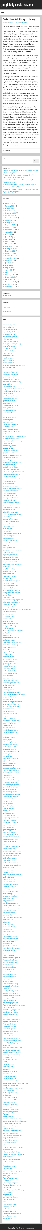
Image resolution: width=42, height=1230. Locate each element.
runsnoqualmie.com (9, 1026)
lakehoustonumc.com (10, 974)
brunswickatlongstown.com (11, 794)
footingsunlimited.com (10, 1024)
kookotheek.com (8, 427)
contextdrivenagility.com (11, 773)
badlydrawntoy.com (9, 972)
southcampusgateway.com (11, 431)
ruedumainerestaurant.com (11, 751)
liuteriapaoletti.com (9, 848)
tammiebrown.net (8, 808)
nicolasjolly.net (7, 739)
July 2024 (8, 234)
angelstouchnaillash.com (11, 569)
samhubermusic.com (9, 1216)
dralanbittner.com (8, 538)
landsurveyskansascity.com (11, 1019)
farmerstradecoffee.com (10, 960)
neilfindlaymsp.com (9, 889)
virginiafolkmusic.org (9, 611)
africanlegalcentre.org (10, 744)
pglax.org (6, 844)
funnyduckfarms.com (9, 1166)
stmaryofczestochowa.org (11, 780)
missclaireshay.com (9, 325)
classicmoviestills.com (10, 673)
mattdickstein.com (9, 969)
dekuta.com (6, 1069)
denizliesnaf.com (8, 915)
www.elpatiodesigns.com (11, 1109)
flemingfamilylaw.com (10, 1178)
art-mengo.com (8, 803)
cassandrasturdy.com (9, 668)
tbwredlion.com (8, 1128)
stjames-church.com (9, 761)
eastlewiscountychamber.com (12, 702)
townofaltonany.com (9, 841)
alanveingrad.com (8, 827)
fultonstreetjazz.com (9, 446)
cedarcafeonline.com (9, 346)
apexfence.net (7, 1218)
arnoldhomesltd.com (9, 500)
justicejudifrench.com (10, 782)
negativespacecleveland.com (12, 846)
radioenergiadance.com (10, 424)
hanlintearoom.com (9, 1164)
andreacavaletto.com (9, 640)
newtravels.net (7, 370)
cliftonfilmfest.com (9, 505)
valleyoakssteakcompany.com (12, 908)
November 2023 (10, 253)
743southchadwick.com (10, 491)
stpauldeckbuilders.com (10, 1022)
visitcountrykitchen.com (10, 822)
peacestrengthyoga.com (10, 1003)
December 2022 (10, 279)
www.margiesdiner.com (10, 1031)
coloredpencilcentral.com (11, 502)
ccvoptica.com (7, 1057)
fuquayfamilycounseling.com (12, 1185)
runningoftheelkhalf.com (11, 998)
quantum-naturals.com (10, 1133)
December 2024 (10, 225)
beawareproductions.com (11, 770)
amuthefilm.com (8, 735)
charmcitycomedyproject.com (12, 768)
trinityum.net (7, 1095)
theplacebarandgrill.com (10, 896)
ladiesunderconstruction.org (12, 462)
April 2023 (8, 270)
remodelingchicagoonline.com (12, 1048)
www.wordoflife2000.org (10, 519)
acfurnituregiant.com (10, 348)
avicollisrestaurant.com (10, 891)
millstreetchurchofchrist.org (11, 1152)
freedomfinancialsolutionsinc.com (14, 1005)
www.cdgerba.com (8, 1116)
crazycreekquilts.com (9, 723)
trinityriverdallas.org (9, 626)
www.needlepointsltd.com (11, 1036)
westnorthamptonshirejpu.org (12, 441)
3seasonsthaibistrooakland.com (13, 630)
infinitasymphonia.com (10, 742)
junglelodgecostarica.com (17, 5)
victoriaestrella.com (9, 882)
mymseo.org (7, 1192)
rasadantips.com (8, 356)
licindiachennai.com (9, 334)
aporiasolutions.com (9, 941)
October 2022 (9, 284)
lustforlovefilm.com (9, 737)
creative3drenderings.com (11, 958)
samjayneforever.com (10, 1140)
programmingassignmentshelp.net (14, 365)
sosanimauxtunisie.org (10, 417)
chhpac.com (7, 1195)
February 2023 (10, 275)
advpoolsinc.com (8, 901)
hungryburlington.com (10, 792)
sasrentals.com (7, 578)
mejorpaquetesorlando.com (12, 562)
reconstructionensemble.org (12, 865)
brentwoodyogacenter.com (11, 1050)
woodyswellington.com (10, 1104)
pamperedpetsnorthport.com (12, 550)
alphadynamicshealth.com (11, 1159)
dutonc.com (7, 811)
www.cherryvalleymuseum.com (12, 455)
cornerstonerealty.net (10, 1081)
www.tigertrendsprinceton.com (13, 991)
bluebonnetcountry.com (10, 405)
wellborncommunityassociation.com (14, 436)
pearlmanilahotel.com (10, 410)
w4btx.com (6, 566)
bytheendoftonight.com (10, 659)
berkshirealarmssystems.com (12, 533)
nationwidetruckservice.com (12, 875)
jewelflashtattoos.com (10, 398)
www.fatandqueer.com (10, 1014)
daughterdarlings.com (10, 337)
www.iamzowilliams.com (10, 1086)
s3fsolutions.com (8, 483)
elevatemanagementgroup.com (13, 1171)
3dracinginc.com (8, 690)
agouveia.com (7, 1187)
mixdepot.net (7, 1074)
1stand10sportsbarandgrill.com (12, 564)
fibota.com (6, 1114)
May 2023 (8, 268)
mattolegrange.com (9, 815)
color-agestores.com (9, 647)
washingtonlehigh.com (10, 1059)
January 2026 (9, 208)
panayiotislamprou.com (10, 429)
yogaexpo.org (7, 635)
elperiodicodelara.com (10, 329)
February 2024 (9, 246)
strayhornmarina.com (10, 713)
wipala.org (6, 649)
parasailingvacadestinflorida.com (13, 1154)
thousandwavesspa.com (10, 884)
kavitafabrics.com (8, 867)
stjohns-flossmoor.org (10, 858)
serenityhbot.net (8, 981)
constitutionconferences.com (12, 917)
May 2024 (8, 239)
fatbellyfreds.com (8, 1107)
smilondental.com (8, 574)
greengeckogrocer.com (10, 585)
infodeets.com (7, 339)
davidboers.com (8, 965)
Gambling (7, 150)
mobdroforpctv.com (9, 666)
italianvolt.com (7, 531)
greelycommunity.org (10, 749)
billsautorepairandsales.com (12, 1131)
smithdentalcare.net (9, 1211)
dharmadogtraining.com (10, 1197)
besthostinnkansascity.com (11, 1209)
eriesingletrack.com (9, 547)
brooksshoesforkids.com (10, 936)
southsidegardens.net (10, 1093)
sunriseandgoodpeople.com (12, 851)
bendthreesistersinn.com (11, 856)
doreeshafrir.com (8, 766)
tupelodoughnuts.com (10, 555)
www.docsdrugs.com (9, 1029)
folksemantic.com (8, 526)
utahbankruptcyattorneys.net (12, 514)
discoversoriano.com (9, 678)
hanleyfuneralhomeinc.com (11, 559)
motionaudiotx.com (9, 1199)
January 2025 (9, 222)
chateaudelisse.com (9, 434)
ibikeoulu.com (7, 775)
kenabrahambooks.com (10, 730)
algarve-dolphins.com (10, 825)
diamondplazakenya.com (11, 1126)
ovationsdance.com (9, 614)
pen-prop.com (7, 988)
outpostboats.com (8, 657)
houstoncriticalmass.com (11, 692)
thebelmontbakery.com (10, 374)
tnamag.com (7, 934)
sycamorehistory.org (9, 1078)
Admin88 (24, 22)
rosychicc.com (7, 654)
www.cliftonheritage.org (10, 1043)
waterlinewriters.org (9, 950)
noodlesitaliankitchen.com (11, 391)
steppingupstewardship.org (11, 1055)
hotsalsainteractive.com (10, 341)
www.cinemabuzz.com (10, 1071)
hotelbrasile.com (8, 443)
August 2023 (9, 260)
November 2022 (10, 282)
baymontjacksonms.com (10, 839)
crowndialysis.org (8, 597)
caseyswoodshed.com (10, 910)
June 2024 (8, 237)
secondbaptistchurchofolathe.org (13, 1190)
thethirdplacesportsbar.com (11, 1100)
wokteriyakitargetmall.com (11, 590)
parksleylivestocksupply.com (12, 642)
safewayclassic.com (9, 377)
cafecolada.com (8, 675)
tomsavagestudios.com (10, 607)
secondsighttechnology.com (12, 581)
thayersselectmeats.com (10, 939)
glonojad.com (7, 756)
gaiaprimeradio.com (9, 806)
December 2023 (10, 251)
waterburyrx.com (8, 898)
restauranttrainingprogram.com (13, 600)
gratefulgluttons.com (9, 664)
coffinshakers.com (9, 777)
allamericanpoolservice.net (11, 602)
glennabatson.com (9, 711)
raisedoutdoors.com (9, 510)
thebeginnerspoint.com (10, 680)
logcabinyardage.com (10, 962)
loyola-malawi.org (8, 652)
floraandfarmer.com (9, 481)
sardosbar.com (7, 529)
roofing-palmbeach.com (10, 495)
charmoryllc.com (8, 687)
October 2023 (9, 256)
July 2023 (8, 263)
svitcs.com (6, 922)
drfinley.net (6, 1176)
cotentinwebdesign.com (10, 457)
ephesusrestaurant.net (10, 1102)
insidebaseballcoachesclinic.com (13, 1147)
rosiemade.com (8, 552)
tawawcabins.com (8, 524)
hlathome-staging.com (10, 588)
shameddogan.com (9, 953)
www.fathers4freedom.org (11, 993)
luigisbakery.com (8, 1062)
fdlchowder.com (8, 1033)
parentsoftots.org (8, 955)
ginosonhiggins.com (9, 830)
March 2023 (9, 272)
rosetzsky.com (7, 754)
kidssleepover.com (9, 367)
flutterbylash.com (8, 1161)
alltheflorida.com (8, 1145)
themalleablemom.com (10, 787)
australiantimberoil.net (10, 467)
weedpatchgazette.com (10, 543)
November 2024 (10, 227)
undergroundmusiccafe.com (12, 1213)
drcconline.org (7, 894)
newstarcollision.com (9, 576)
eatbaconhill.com (8, 363)
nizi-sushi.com (7, 801)
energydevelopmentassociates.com (14, 479)
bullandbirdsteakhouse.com (11, 1038)
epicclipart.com (8, 408)
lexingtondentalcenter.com (11, 593)
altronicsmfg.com (8, 360)
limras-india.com (8, 327)
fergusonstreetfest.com (10, 1138)
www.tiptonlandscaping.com (12, 1052)
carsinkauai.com (8, 1150)
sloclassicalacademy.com (11, 706)
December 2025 (10, 211)
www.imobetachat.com (10, 967)
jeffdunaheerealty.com (10, 1000)
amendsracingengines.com (11, 1010)
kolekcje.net (7, 619)
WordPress (19, 1228)
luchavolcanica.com (9, 870)
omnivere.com (7, 353)
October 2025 (9, 215)
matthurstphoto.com (9, 1142)
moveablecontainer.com (10, 450)
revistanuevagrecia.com (10, 758)
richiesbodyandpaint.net (11, 332)
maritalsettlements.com (10, 834)
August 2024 (9, 232)
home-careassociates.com (11, 638)
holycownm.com (8, 872)
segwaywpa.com (8, 943)
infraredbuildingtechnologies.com (13, 472)
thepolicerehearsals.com (10, 697)
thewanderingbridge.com (11, 785)
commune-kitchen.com (10, 732)
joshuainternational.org (10, 984)
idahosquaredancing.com (11, 521)
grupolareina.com (8, 453)
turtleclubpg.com (8, 877)
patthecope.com (8, 920)
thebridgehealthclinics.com (11, 948)
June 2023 (8, 265)
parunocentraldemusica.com (12, 1119)
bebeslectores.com (9, 465)
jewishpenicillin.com (9, 604)
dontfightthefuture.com (10, 498)
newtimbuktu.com (8, 358)
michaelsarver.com (9, 583)
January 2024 (9, 249)
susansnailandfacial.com (11, 986)
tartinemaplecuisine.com (11, 796)
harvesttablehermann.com (11, 474)
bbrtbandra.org (8, 403)
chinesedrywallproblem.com (12, 853)
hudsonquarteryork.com (10, 1112)
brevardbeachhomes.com (11, 486)
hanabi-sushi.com (8, 1064)
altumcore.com (8, 929)
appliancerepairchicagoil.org (12, 382)
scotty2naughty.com (9, 763)
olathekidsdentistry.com (10, 557)
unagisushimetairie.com (10, 396)
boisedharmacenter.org (10, 645)
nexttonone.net (8, 979)
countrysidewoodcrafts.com (11, 379)
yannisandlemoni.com (10, 540)
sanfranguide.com (9, 685)
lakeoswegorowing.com (10, 1183)
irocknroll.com (7, 517)
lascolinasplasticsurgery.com (12, 1040)
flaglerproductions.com (10, 716)
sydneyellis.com (8, 595)
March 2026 (9, 204)
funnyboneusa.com (9, 860)
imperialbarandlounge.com (11, 507)
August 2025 (9, 220)
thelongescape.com (9, 813)
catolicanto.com (8, 621)
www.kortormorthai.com (10, 1012)
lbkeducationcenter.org (10, 623)
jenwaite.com (7, 1168)
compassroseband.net (10, 927)
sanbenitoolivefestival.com (11, 671)
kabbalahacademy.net (10, 571)
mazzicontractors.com (10, 1097)
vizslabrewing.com (9, 536)
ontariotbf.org (7, 384)
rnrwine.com (7, 1180)
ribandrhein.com (8, 616)
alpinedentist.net (8, 422)
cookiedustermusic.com (10, 863)
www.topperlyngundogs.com (12, 995)
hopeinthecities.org (9, 661)
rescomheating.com (9, 1204)
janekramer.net (8, 799)
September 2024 (10, 230)
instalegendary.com (9, 386)
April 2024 (8, 241)
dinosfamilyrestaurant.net (11, 469)
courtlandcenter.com (9, 886)
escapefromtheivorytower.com (12, 488)
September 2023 (10, 258)
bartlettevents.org (8, 448)
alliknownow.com (8, 699)
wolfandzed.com (8, 1067)
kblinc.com (6, 545)
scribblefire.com (8, 633)
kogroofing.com (8, 420)
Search (5, 158)
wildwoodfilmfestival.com (11, 438)
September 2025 (10, 218)
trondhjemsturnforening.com (12, 1123)
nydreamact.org (8, 393)
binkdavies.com (8, 725)
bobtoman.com (8, 415)
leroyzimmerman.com (10, 1173)
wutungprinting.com (9, 832)
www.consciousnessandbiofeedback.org (15, 1083)
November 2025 (10, 213)
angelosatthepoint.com (10, 903)
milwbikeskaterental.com (11, 837)
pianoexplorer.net (8, 1090)
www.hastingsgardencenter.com (13, 1088)
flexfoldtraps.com (8, 1007)
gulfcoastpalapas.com (10, 946)
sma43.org (6, 1045)
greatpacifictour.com (9, 879)
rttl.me (5, 1202)
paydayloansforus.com (10, 372)
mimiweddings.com (9, 1206)
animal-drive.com (8, 931)
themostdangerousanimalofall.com (14, 694)
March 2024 (9, 244)
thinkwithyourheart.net (10, 512)
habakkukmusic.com (9, 976)
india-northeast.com (9, 493)
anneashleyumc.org (9, 1017)
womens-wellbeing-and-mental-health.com (17, 609)
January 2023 (9, 277)
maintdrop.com (8, 412)
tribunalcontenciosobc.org (11, 704)
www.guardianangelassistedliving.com (15, 1121)
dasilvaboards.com (9, 709)
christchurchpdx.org (9, 728)
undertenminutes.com (10, 351)
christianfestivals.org (9, 820)
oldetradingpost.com (9, 460)
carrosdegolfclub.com (9, 476)
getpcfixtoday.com (9, 401)
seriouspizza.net (8, 924)
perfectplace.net (8, 628)
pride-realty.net (8, 1157)
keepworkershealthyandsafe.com (13, 389)
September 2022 (10, 286)
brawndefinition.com (9, 718)
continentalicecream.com (11, 721)
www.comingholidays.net (11, 683)
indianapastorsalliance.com (12, 905)
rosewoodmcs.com (9, 1076)
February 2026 (10, 206)
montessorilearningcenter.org (12, 1135)
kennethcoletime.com (10, 789)
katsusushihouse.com (9, 747)
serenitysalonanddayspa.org (12, 344)
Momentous (29, 1228)
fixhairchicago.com (9, 912)
